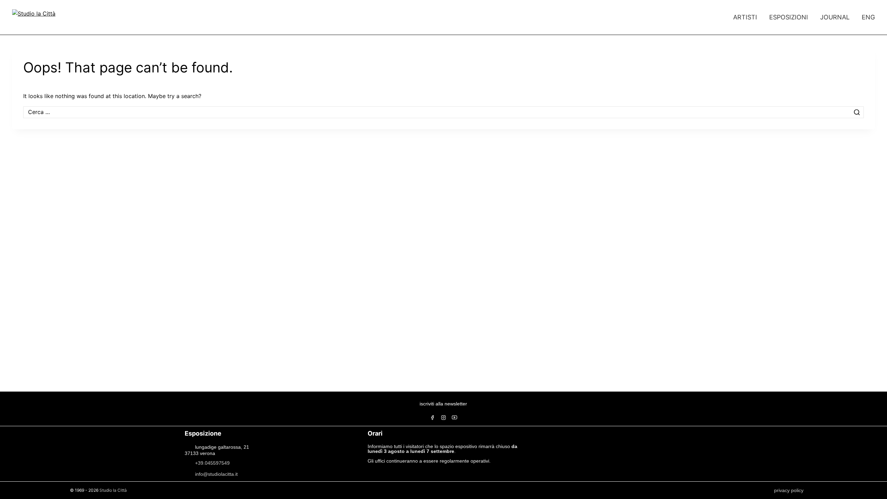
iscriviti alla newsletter (443, 403)
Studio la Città (113, 490)
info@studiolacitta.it (216, 473)
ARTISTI (745, 17)
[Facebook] (432, 417)
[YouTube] (454, 417)
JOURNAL (835, 17)
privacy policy (788, 490)
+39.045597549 (212, 462)
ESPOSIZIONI (788, 17)
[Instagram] (443, 417)
